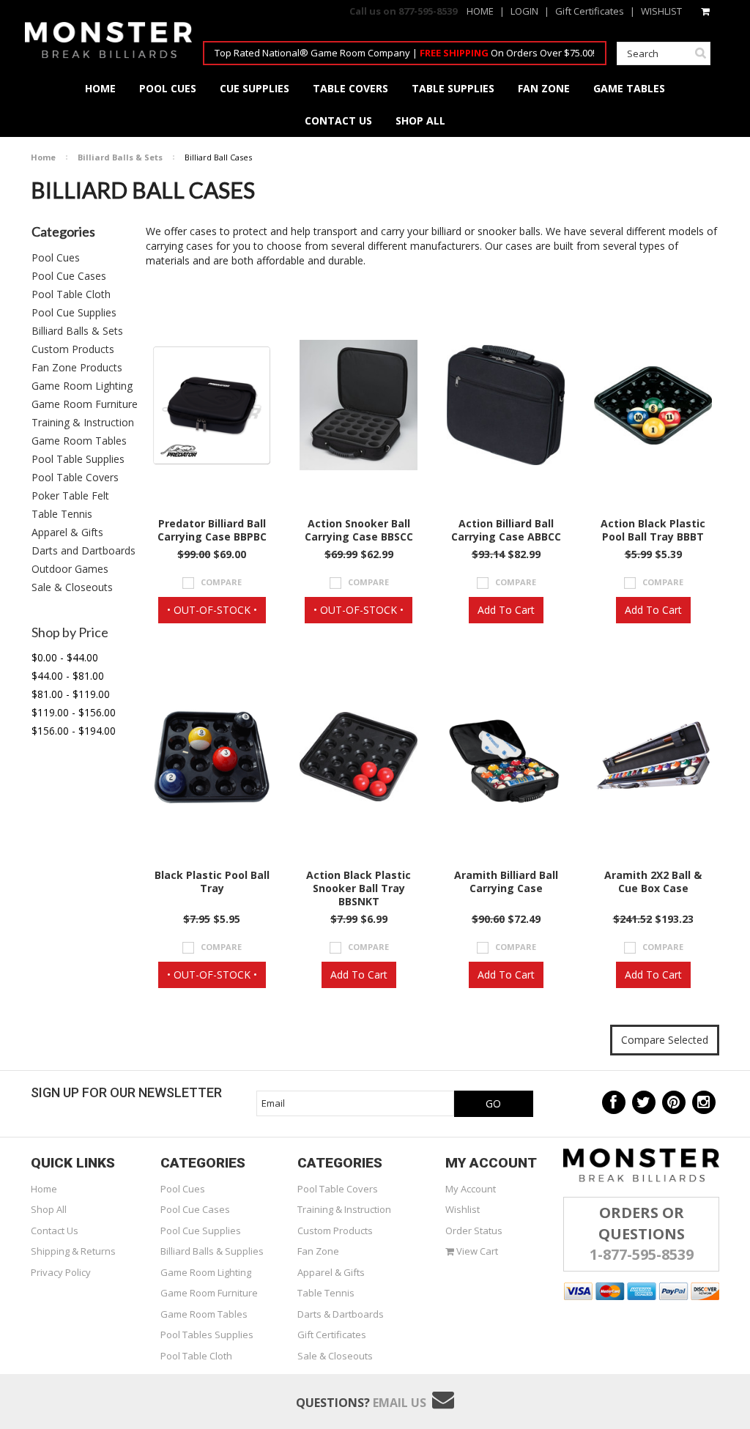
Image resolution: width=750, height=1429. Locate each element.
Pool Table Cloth (71, 294)
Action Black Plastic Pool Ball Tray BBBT (653, 530)
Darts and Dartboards (83, 550)
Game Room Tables (79, 441)
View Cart (476, 1251)
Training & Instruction (82, 422)
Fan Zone (318, 1251)
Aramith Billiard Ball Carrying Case (506, 882)
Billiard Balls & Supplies (212, 1251)
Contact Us (54, 1230)
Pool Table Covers (75, 477)
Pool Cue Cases (68, 276)
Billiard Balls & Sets (120, 157)
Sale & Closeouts (72, 587)
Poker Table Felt (70, 495)
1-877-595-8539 (642, 1254)
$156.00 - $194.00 (73, 731)
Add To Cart (506, 610)
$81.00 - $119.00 (70, 694)
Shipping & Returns (73, 1251)
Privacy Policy (61, 1272)
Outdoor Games (69, 569)
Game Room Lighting (82, 386)
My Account (470, 1188)
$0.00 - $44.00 (64, 657)
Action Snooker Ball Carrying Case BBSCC (359, 530)
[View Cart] (706, 11)
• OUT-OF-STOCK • (212, 610)
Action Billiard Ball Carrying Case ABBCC (506, 530)
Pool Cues (55, 257)
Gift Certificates (589, 11)
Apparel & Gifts (67, 532)
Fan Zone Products (76, 367)
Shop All (49, 1209)
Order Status (473, 1230)
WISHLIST (661, 11)
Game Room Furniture (84, 404)
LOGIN (524, 11)
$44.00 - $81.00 (67, 676)
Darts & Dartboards (340, 1314)
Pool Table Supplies (78, 459)
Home (43, 157)
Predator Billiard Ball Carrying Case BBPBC (212, 530)
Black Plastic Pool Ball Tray (212, 882)
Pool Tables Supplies (206, 1334)
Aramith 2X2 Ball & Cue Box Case (653, 882)
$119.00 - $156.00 (73, 712)
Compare (221, 581)
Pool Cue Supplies (73, 312)
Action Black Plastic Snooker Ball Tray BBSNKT (358, 888)
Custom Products (72, 349)
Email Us (399, 1403)
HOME (480, 11)
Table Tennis (61, 514)
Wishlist (462, 1209)
